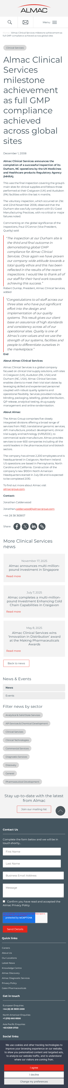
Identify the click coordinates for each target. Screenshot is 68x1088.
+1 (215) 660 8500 (12, 1018)
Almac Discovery (11, 973)
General (10, 773)
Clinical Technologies (17, 740)
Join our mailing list (34, 809)
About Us (7, 953)
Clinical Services (14, 731)
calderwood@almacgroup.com (35, 509)
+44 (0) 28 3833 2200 (14, 1009)
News (9, 687)
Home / (7, 32)
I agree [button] (34, 1067)
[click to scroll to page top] (60, 811)
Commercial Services (17, 748)
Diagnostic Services (16, 756)
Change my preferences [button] (34, 1081)
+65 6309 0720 (10, 1027)
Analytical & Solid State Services (23, 715)
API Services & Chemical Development (27, 723)
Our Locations (9, 958)
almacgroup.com (14, 489)
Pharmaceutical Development (22, 781)
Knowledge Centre (12, 968)
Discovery (11, 765)
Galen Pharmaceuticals (14, 988)
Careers (6, 948)
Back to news (16, 663)
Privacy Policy (9, 983)
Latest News (8, 963)
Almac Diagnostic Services (16, 978)
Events (10, 695)
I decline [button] (34, 1074)
